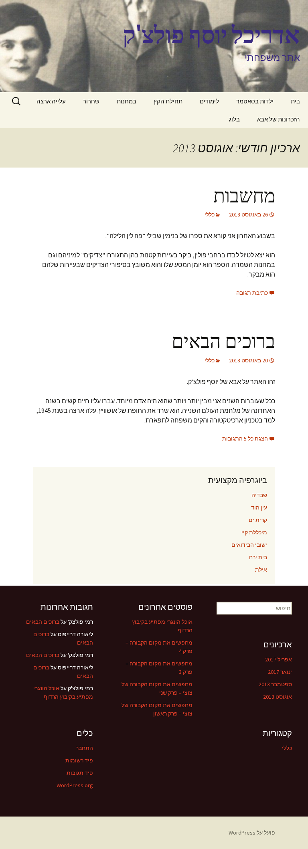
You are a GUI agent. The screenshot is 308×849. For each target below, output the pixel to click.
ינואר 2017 (280, 671)
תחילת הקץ (168, 101)
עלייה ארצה (51, 101)
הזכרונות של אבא (278, 119)
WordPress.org (75, 785)
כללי (210, 214)
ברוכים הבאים (223, 341)
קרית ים (258, 520)
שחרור (91, 101)
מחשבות (244, 196)
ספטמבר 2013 (275, 684)
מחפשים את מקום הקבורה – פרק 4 (159, 647)
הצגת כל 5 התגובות (245, 438)
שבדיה (259, 495)
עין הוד (259, 507)
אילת (261, 569)
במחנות (126, 101)
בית (295, 101)
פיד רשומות (79, 760)
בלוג (234, 119)
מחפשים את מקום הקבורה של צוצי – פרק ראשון (157, 709)
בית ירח (258, 557)
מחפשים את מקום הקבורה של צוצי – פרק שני (157, 688)
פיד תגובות (80, 772)
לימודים (209, 101)
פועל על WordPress (252, 832)
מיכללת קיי (254, 532)
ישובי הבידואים (249, 544)
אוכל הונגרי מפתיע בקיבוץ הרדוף (162, 626)
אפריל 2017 (278, 659)
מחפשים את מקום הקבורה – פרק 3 (159, 667)
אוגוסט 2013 (277, 696)
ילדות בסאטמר (255, 101)
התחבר (84, 748)
